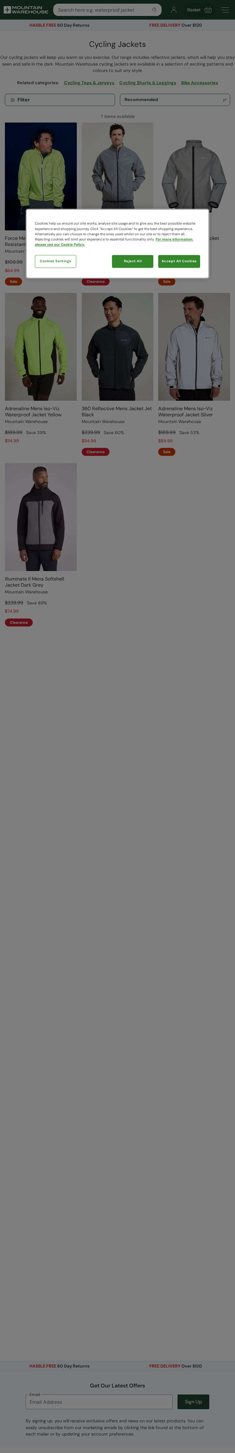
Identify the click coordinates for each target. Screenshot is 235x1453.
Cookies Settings (55, 261)
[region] (117, 243)
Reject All (133, 261)
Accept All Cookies (179, 261)
